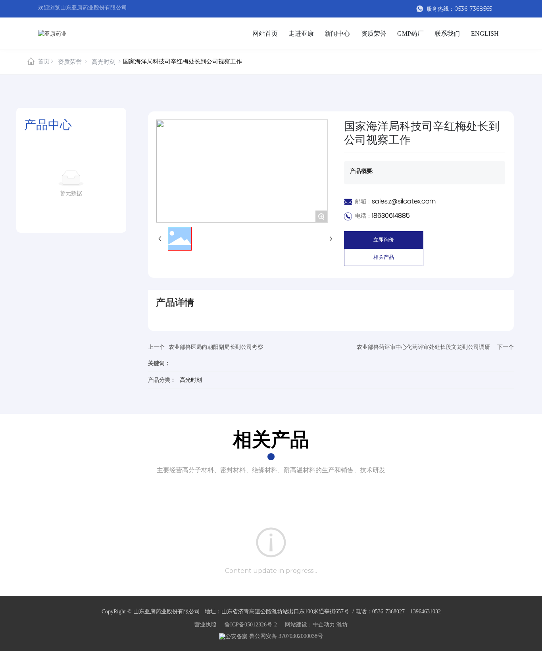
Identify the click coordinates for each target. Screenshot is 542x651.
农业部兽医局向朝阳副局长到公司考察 (216, 346)
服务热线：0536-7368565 (458, 8)
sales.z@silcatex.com (404, 201)
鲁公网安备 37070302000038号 (285, 636)
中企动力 (324, 625)
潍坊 (342, 625)
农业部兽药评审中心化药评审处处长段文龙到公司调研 (423, 346)
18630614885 (391, 215)
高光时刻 (103, 61)
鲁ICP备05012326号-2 (251, 625)
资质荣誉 (70, 61)
